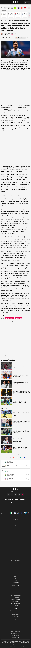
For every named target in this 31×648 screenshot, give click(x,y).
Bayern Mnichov (15, 582)
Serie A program (15, 601)
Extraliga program (15, 603)
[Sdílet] (27, 38)
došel (5, 109)
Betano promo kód (15, 622)
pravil (10, 297)
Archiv (21, 506)
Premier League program (15, 595)
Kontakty (10, 499)
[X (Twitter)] (11, 494)
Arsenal (15, 576)
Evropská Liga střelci (15, 542)
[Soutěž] (25, 2)
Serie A (15, 532)
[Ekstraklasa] (24, 458)
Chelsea (15, 580)
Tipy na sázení (15, 614)
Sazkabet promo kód (15, 629)
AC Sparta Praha (15, 563)
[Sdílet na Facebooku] (10, 321)
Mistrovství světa (15, 534)
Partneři (15, 509)
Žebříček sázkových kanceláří (15, 610)
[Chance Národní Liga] (20, 458)
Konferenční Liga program (15, 593)
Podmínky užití (23, 499)
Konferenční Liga (15, 523)
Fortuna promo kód (15, 631)
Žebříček (16, 499)
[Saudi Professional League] (10, 458)
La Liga (15, 529)
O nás (5, 499)
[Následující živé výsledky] (28, 15)
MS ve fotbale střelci (15, 557)
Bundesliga (15, 531)
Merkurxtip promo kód (16, 625)
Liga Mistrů (15, 519)
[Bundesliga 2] (17, 458)
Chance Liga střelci (15, 546)
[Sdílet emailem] (15, 321)
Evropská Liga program (15, 591)
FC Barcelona (16, 572)
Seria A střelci (15, 553)
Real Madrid (15, 570)
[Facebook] (8, 494)
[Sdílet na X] (12, 321)
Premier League (15, 527)
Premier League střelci (15, 548)
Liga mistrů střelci (15, 540)
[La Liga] (14, 458)
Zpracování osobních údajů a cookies (15, 502)
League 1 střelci (15, 555)
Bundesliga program (15, 599)
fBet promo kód (15, 637)
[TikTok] (15, 494)
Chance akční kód (15, 635)
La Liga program (15, 597)
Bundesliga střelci (15, 551)
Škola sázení (15, 612)
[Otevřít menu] (29, 8)
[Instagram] (19, 494)
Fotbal (6, 20)
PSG (15, 578)
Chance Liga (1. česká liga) (15, 525)
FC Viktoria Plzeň (15, 567)
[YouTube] (22, 494)
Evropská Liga (15, 521)
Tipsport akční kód (15, 633)
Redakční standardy (13, 506)
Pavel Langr (7, 34)
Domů (2, 20)
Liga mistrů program (15, 587)
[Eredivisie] (7, 458)
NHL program (15, 605)
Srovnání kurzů (15, 616)
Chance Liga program (15, 589)
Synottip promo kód (15, 627)
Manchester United (15, 574)
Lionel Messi (18, 318)
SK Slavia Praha (15, 565)
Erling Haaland (9, 318)
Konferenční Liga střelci (15, 544)
